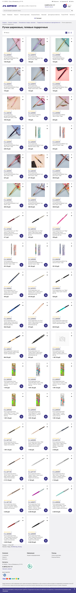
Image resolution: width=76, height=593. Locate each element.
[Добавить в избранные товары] (23, 41)
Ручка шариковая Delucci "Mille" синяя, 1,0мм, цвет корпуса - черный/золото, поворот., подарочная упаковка (35, 444)
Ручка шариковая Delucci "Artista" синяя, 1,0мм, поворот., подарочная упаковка (11, 443)
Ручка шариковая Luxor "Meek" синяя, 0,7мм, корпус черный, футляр (60, 292)
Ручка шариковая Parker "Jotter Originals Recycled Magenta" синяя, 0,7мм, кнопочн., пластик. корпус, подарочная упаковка (34, 506)
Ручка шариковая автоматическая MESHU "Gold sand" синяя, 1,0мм (35, 174)
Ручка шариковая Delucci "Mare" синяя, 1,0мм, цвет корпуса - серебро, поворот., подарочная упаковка (59, 475)
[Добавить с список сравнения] (23, 39)
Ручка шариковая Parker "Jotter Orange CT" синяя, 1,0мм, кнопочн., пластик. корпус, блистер (59, 413)
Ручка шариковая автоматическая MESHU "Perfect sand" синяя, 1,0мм (10, 116)
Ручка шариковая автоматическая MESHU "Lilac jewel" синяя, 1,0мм (35, 58)
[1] (4, 53)
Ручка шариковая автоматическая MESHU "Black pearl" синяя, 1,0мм (60, 87)
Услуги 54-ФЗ (64, 14)
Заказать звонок (49, 6)
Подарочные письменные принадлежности (48, 22)
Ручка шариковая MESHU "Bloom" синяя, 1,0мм (59, 115)
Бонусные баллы (35, 14)
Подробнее (5, 591)
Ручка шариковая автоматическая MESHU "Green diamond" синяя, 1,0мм (35, 145)
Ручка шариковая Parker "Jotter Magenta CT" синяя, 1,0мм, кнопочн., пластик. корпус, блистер (34, 413)
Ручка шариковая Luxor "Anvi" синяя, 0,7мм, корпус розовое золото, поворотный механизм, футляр (35, 322)
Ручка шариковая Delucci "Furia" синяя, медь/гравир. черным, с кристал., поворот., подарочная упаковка (11, 506)
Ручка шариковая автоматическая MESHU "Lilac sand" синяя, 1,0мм (35, 203)
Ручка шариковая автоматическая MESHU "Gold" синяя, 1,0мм (11, 203)
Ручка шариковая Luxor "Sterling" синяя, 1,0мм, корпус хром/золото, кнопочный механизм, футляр (35, 292)
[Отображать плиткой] (66, 33)
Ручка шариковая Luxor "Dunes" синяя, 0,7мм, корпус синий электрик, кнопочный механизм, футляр (11, 322)
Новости (16, 14)
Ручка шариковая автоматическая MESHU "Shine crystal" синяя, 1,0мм (11, 87)
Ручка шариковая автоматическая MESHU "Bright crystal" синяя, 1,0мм (34, 87)
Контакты (72, 14)
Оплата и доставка (25, 14)
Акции (3, 14)
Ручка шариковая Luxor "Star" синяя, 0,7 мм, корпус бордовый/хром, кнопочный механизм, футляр (11, 233)
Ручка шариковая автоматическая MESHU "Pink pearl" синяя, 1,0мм (11, 58)
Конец (20, 546)
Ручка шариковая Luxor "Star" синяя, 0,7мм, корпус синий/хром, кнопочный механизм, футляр (35, 233)
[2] (6, 53)
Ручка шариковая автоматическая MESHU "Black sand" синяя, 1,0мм (11, 145)
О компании (5, 555)
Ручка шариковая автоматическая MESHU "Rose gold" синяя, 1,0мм (60, 174)
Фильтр (7, 32)
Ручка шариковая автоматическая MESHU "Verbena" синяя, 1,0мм (58, 58)
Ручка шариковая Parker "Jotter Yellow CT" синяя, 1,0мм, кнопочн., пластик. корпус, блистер (11, 413)
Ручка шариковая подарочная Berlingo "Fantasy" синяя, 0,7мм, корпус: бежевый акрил (11, 352)
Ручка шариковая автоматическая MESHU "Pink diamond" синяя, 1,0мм (35, 263)
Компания (9, 14)
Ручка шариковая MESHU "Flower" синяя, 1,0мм (34, 115)
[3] (7, 53)
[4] (8, 53)
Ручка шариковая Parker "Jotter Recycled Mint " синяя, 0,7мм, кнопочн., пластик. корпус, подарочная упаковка (60, 506)
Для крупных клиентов (54, 14)
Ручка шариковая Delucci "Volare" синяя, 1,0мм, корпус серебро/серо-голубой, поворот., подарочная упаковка (59, 444)
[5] (10, 53)
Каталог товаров (12, 22)
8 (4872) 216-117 (50, 5)
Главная (4, 22)
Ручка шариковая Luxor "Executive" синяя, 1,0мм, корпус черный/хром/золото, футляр (60, 353)
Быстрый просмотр (13, 45)
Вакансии (43, 14)
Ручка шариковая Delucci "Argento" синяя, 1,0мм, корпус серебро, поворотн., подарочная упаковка (35, 475)
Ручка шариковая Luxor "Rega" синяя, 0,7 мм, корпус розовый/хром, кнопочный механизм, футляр (60, 233)
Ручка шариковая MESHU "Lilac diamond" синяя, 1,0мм (60, 144)
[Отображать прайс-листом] (71, 33)
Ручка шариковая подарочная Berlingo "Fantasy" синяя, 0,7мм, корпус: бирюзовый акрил (60, 322)
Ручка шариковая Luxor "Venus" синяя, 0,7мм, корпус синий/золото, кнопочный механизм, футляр (11, 292)
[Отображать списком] (69, 33)
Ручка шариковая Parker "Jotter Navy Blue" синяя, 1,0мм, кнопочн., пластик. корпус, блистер (35, 383)
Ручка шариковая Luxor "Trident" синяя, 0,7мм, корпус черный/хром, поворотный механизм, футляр (35, 353)
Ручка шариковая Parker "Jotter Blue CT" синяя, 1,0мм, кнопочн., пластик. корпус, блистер (11, 383)
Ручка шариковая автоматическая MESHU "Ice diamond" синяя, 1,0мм (11, 263)
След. (16, 546)
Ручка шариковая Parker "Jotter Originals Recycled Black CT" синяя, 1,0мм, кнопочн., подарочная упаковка (35, 537)
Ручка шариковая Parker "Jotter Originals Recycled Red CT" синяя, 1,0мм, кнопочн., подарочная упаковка (11, 537)
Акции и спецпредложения (33, 555)
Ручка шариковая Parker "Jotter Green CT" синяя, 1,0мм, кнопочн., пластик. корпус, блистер (60, 383)
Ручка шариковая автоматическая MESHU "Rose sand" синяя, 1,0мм (11, 174)
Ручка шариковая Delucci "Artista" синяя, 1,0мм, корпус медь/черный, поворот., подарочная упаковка (11, 475)
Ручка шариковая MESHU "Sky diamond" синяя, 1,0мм (60, 262)
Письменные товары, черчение (27, 22)
